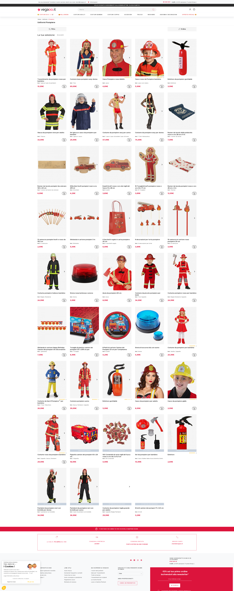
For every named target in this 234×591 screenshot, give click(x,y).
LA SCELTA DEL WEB (56, 542)
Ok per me (31, 581)
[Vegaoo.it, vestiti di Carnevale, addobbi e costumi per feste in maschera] (46, 9)
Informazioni (93, 2)
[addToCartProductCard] (64, 86)
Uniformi (45, 19)
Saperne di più (11, 581)
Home (39, 19)
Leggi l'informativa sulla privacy (11, 576)
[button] (190, 9)
